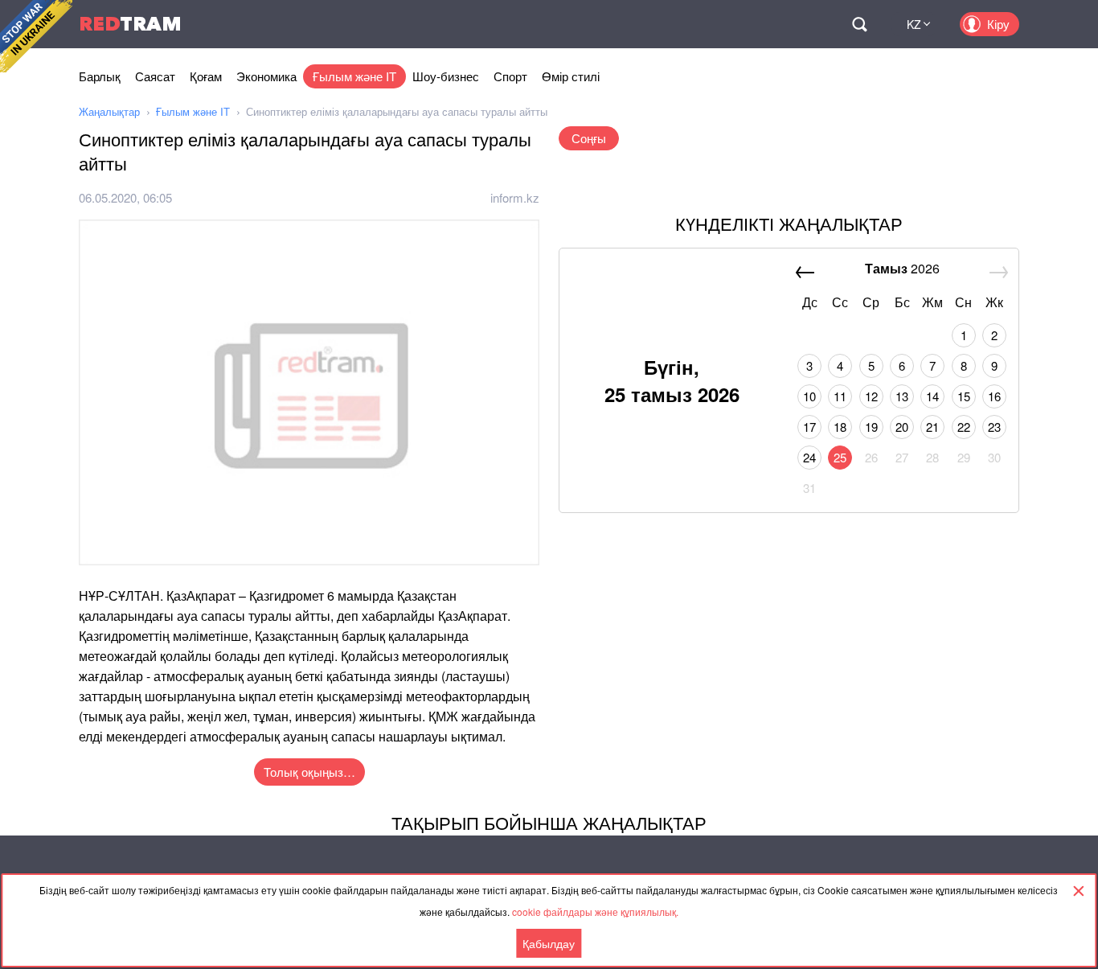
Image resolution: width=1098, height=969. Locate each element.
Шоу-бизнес (445, 76)
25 (840, 457)
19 (871, 426)
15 (963, 396)
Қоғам (206, 76)
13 (901, 396)
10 (809, 396)
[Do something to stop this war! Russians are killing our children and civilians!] (36, 36)
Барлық (100, 76)
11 (840, 396)
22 (963, 426)
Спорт (510, 76)
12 (871, 396)
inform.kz (514, 197)
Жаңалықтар (109, 111)
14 (932, 396)
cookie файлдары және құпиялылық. (595, 911)
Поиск (859, 24)
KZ (914, 24)
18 (840, 426)
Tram (130, 23)
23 (994, 426)
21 (932, 426)
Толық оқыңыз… (309, 771)
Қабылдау (548, 943)
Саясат (155, 76)
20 (901, 426)
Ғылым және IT (354, 76)
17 (809, 426)
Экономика (266, 76)
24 (809, 457)
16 (994, 396)
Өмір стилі (571, 76)
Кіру (998, 23)
